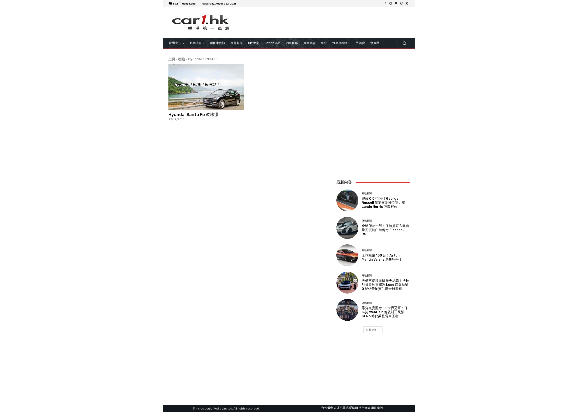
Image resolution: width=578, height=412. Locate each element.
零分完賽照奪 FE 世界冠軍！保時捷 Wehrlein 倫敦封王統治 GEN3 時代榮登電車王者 (385, 312)
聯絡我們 (377, 408)
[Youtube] (396, 3)
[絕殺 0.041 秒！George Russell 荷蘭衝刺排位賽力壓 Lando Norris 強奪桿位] (347, 200)
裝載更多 (371, 330)
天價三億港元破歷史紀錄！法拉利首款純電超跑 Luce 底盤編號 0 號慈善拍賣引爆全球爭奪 (385, 285)
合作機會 (327, 408)
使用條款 (364, 408)
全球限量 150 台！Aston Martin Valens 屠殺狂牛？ (382, 257)
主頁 (171, 59)
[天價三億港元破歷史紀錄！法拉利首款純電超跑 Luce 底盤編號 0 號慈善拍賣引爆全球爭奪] (347, 283)
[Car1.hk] (200, 22)
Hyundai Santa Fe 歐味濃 (193, 114)
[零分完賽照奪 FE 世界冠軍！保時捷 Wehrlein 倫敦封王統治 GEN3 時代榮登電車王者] (347, 310)
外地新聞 (367, 193)
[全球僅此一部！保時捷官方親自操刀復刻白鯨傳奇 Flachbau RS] (347, 228)
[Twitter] (407, 3)
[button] (404, 43)
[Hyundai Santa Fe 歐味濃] (206, 87)
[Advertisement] (373, 146)
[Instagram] (390, 3)
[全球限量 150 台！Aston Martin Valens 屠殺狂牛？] (347, 255)
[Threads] (401, 3)
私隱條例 (352, 408)
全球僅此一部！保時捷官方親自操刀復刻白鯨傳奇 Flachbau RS (385, 230)
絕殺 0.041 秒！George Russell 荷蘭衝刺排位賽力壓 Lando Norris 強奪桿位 (383, 203)
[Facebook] (385, 3)
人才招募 (339, 408)
